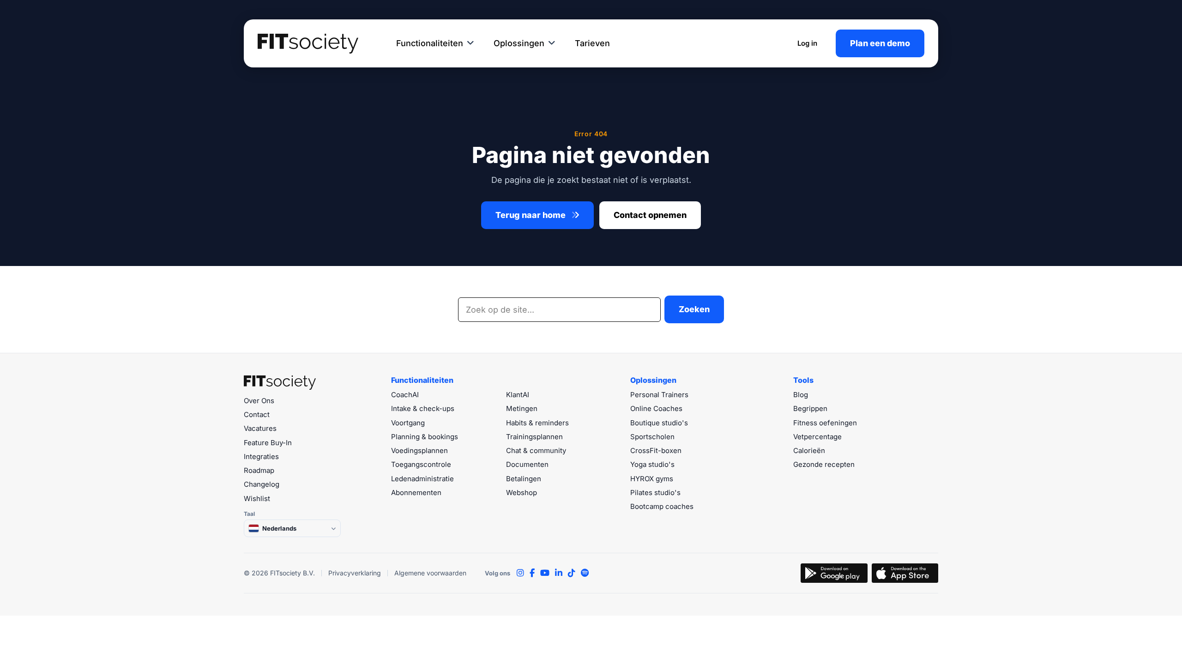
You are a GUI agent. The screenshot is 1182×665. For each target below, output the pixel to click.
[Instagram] (520, 573)
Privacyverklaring (354, 573)
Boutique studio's (659, 422)
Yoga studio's (652, 464)
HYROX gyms (651, 478)
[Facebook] (532, 573)
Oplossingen (519, 43)
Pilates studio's (655, 492)
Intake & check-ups (422, 408)
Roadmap (259, 470)
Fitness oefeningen (825, 422)
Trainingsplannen (534, 436)
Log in (807, 43)
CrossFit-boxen (655, 450)
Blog (800, 394)
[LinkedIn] (558, 573)
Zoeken (694, 309)
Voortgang (408, 422)
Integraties (261, 456)
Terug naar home (531, 215)
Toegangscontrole (421, 464)
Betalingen (523, 478)
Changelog (261, 484)
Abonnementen (416, 492)
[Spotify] (585, 573)
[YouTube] (544, 573)
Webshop (521, 492)
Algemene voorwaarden (430, 573)
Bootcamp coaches (662, 506)
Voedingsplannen (419, 450)
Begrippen (810, 408)
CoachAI (405, 394)
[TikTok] (571, 573)
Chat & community (536, 450)
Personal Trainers (659, 394)
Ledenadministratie (422, 478)
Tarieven (592, 43)
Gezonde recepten (824, 464)
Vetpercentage (817, 436)
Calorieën (809, 450)
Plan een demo (880, 43)
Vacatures (260, 428)
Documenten (527, 464)
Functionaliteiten (429, 43)
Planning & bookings (424, 436)
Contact (257, 414)
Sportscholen (652, 436)
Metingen (521, 408)
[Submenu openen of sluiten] (470, 43)
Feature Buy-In (268, 442)
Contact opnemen (650, 215)
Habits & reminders (537, 422)
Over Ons (259, 400)
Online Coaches (656, 408)
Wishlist (257, 498)
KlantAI (517, 394)
